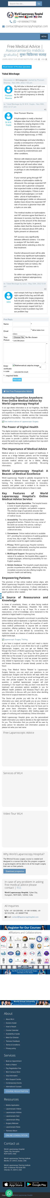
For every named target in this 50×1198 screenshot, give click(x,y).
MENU (44, 37)
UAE (35, 59)
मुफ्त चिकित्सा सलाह (33, 54)
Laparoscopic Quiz (12, 1116)
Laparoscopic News (13, 1127)
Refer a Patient (11, 1064)
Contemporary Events (14, 1083)
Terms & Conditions (13, 1044)
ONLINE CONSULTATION (16, 1135)
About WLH (10, 1019)
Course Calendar (12, 1030)
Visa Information (12, 1075)
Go (39, 3)
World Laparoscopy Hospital (23, 1195)
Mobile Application (12, 1105)
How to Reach (11, 1026)
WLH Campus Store (13, 1072)
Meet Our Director (12, 1037)
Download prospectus (15, 871)
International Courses (13, 1086)
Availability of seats (13, 1034)
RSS (19, 887)
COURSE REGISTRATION (17, 1091)
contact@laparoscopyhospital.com (27, 26)
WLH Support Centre (13, 1079)
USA (43, 59)
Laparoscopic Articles (13, 1112)
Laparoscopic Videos (13, 1108)
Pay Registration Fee (13, 1068)
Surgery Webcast (12, 1123)
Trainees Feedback (13, 1041)
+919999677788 (26, 21)
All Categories (21, 80)
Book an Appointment (13, 1061)
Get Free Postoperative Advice (19, 391)
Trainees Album (11, 1130)
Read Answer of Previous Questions (17, 67)
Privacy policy (11, 1048)
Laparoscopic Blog (12, 1119)
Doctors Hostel (11, 1023)
